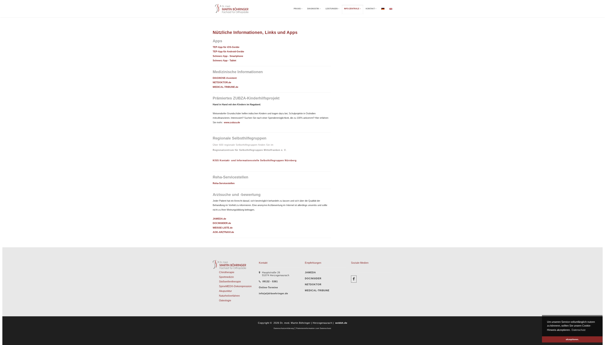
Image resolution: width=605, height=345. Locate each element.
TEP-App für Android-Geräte (228, 51)
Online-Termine (268, 287)
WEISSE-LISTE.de (223, 227)
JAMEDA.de (219, 218)
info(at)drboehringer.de (273, 293)
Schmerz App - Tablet (224, 60)
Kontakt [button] (370, 9)
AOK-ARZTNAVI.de (223, 232)
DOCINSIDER (313, 278)
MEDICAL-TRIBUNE (317, 290)
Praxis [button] (297, 9)
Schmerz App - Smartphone (228, 56)
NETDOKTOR (313, 284)
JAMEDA (310, 272)
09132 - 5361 (270, 281)
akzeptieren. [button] (572, 339)
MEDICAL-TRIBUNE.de (225, 87)
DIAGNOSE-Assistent (225, 78)
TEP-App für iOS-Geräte (226, 47)
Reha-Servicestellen (224, 183)
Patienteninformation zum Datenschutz (313, 328)
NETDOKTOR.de (222, 82)
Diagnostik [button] (313, 9)
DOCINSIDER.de (222, 223)
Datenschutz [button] (579, 330)
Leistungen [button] (332, 9)
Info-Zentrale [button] (352, 9)
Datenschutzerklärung (284, 328)
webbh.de (341, 323)
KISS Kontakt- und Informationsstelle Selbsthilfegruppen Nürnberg (255, 160)
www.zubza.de (232, 122)
